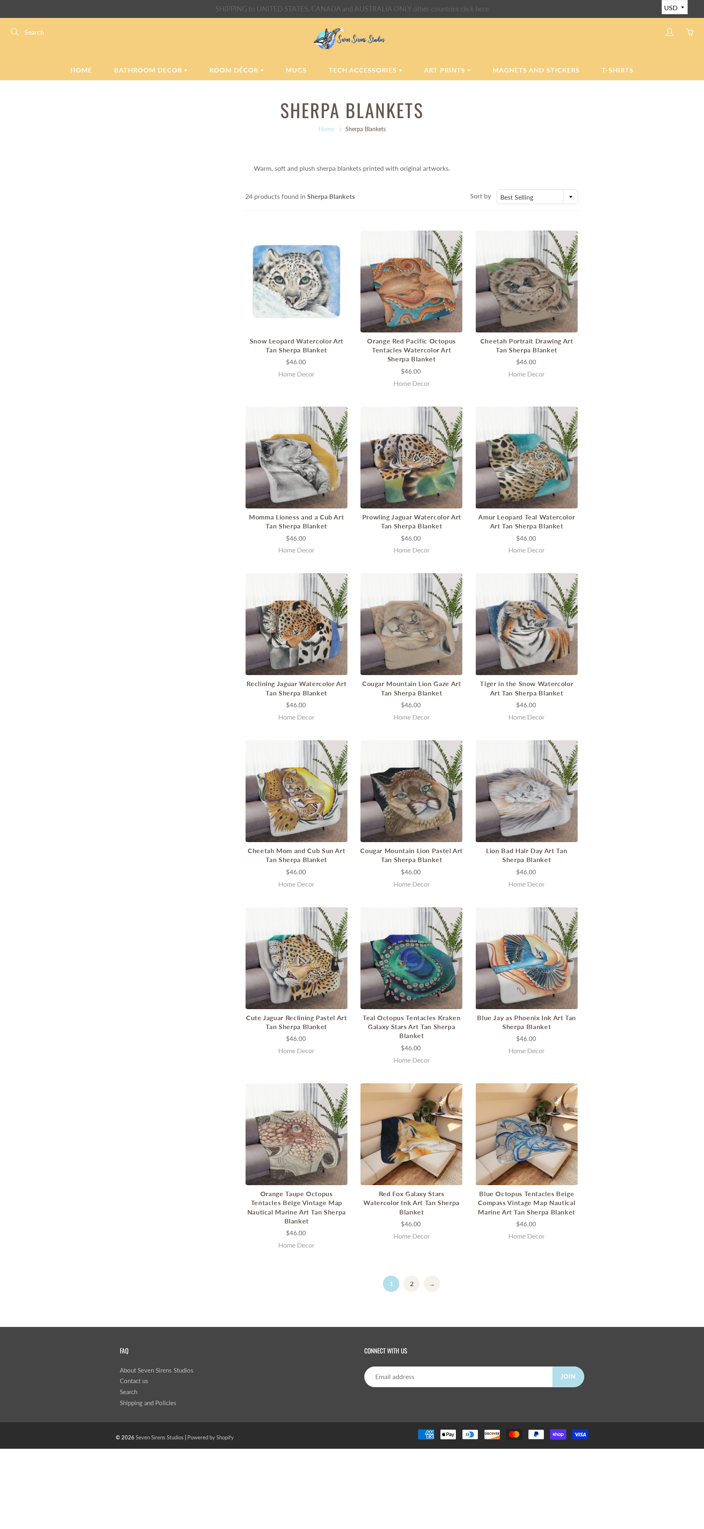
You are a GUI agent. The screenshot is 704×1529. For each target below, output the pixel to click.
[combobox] (537, 196)
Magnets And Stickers (536, 70)
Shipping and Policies (148, 1402)
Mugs (296, 70)
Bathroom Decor (149, 70)
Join (568, 1376)
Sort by (480, 196)
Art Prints (445, 70)
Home (81, 70)
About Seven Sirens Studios (157, 1370)
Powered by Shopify (210, 1437)
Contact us (134, 1380)
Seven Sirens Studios (160, 1437)
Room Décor (234, 70)
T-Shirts (618, 70)
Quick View (296, 281)
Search (128, 1391)
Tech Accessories (364, 70)
